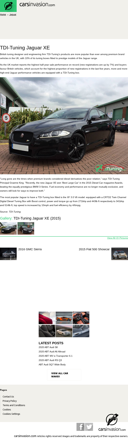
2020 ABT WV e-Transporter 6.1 (55, 356)
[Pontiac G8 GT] (81, 318)
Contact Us (8, 396)
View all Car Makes (59, 375)
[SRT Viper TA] (47, 331)
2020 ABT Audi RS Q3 (50, 360)
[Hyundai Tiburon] (64, 331)
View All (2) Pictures (117, 238)
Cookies (7, 409)
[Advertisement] (64, 289)
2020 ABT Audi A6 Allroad (52, 351)
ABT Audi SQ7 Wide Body (52, 364)
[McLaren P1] (64, 318)
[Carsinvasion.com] (27, 10)
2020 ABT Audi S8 (48, 347)
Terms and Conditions (14, 405)
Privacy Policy (10, 401)
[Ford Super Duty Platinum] (47, 318)
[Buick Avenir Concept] (81, 331)
